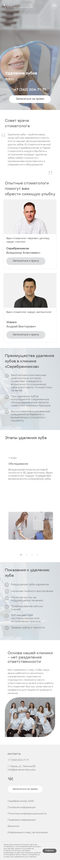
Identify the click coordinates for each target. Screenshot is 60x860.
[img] (10, 779)
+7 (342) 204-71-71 (30, 90)
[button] (30, 99)
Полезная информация (22, 807)
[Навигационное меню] (54, 5)
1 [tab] (22, 555)
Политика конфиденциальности (27, 814)
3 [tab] (33, 555)
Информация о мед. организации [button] (28, 832)
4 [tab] (38, 555)
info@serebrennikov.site (21, 770)
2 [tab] (27, 555)
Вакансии (13, 826)
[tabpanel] (30, 497)
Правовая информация (22, 820)
